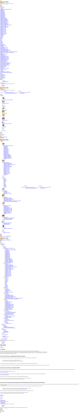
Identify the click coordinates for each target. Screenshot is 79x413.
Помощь (1, 398)
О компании (5, 326)
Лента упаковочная (8, 311)
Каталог (5, 247)
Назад (5, 246)
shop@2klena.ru (3, 403)
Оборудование (7, 319)
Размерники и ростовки (8, 264)
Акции (1, 397)
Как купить (5, 330)
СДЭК (26, 388)
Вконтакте (3, 342)
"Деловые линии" (22, 388)
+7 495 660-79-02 (3, 89)
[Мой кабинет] (0, 235)
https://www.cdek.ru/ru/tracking (4, 374)
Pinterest (3, 85)
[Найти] (1, 5)
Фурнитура (6, 322)
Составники (7, 278)
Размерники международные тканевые (10, 249)
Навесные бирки (7, 294)
